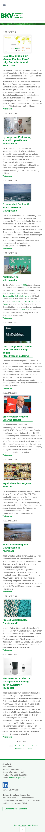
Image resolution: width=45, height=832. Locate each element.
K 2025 (24, 285)
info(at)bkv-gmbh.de (17, 778)
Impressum (26, 825)
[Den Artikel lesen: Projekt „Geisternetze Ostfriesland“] (17, 608)
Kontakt (17, 825)
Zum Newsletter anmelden (16, 809)
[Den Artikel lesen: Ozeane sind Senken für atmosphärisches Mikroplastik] (17, 192)
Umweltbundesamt (14, 293)
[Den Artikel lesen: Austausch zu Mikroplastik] (17, 265)
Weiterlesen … (9, 109)
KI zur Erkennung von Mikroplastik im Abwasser (15, 547)
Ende (30, 749)
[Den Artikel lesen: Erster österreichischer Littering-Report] (17, 404)
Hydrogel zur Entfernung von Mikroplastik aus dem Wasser (17, 140)
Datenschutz (37, 825)
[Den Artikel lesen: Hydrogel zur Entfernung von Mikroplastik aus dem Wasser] (17, 125)
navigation (4, 4)
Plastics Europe (25, 310)
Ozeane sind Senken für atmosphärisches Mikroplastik (16, 207)
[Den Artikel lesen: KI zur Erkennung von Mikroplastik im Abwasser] (17, 532)
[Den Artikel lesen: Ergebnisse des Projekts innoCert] (17, 471)
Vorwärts (18, 749)
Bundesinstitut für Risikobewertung (17, 296)
